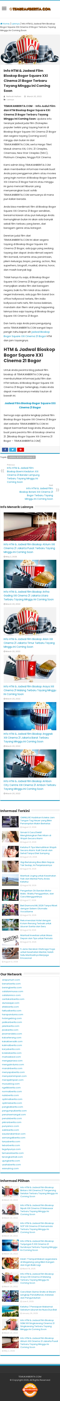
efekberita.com (10, 1006)
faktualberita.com (11, 1010)
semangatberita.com (13, 1137)
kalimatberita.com (12, 1045)
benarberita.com (11, 983)
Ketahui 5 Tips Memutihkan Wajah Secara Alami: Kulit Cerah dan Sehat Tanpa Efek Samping (38, 850)
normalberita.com (12, 1091)
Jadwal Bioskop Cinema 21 (21, 457)
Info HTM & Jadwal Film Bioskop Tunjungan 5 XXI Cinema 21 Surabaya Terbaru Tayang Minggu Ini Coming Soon (38, 1245)
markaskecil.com (11, 1056)
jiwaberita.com (10, 1029)
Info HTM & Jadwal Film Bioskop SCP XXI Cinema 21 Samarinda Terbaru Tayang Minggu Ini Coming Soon (37, 1228)
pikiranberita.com (11, 1122)
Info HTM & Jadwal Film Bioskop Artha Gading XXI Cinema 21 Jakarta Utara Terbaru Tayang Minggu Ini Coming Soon (29, 595)
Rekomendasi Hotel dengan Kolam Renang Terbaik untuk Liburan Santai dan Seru (35, 923)
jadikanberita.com (12, 1022)
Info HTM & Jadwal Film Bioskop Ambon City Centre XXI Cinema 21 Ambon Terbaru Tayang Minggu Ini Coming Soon (30, 785)
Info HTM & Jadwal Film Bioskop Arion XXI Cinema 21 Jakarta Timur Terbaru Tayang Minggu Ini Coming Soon (29, 643)
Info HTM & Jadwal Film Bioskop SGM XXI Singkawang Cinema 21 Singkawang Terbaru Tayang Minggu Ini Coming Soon (37, 1325)
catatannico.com (11, 995)
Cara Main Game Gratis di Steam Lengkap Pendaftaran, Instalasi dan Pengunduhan (38, 1294)
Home (6, 23)
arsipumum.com (11, 979)
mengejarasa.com (12, 1060)
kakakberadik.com (12, 1041)
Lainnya (16, 23)
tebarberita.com (11, 1145)
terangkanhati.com (12, 1156)
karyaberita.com (11, 1049)
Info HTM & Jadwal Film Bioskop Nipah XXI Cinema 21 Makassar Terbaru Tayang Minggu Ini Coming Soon (37, 1210)
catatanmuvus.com (12, 991)
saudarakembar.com (14, 1133)
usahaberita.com (11, 1164)
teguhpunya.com (11, 1149)
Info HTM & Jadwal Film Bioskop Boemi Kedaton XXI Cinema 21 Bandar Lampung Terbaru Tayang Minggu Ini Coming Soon (23, 473)
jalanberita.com (10, 1026)
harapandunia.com (12, 1014)
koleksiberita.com (12, 1053)
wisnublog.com (10, 1168)
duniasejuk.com (10, 1003)
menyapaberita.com (13, 1072)
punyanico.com (10, 1126)
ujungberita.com (11, 1160)
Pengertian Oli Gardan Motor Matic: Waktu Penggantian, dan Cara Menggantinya (37, 893)
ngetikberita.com (11, 1087)
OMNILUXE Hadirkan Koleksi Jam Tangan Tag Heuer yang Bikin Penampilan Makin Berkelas (37, 820)
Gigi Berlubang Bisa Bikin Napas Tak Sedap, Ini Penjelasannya (37, 864)
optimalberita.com (12, 1099)
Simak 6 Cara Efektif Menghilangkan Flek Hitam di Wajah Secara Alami (35, 835)
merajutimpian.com (13, 1080)
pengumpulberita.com (14, 1110)
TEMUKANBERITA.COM (29, 1376)
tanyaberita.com (11, 1141)
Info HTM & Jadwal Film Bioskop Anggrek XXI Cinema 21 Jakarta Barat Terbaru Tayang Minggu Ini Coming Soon (28, 737)
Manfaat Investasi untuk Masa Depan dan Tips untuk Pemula (36, 937)
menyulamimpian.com (14, 1076)
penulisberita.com (12, 1118)
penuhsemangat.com (14, 1114)
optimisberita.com (12, 1103)
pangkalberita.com (12, 1106)
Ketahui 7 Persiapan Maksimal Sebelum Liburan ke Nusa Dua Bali (38, 1308)
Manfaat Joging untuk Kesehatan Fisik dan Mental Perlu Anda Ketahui (38, 878)
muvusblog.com (11, 1083)
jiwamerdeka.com (12, 1033)
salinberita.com (10, 1130)
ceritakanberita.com (13, 999)
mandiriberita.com (12, 1068)
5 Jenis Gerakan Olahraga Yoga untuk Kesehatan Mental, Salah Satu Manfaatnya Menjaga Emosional (37, 953)
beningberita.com (12, 987)
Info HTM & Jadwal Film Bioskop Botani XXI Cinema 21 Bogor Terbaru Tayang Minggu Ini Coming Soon (36, 492)
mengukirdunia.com (13, 1064)
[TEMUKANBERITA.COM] (30, 9)
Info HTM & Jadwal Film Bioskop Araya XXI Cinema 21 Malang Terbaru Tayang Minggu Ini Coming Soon (30, 690)
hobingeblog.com (12, 1018)
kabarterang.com (11, 1037)
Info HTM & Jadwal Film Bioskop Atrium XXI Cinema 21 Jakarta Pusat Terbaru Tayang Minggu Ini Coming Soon (29, 548)
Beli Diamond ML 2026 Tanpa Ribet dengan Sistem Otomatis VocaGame (38, 908)
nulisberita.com (10, 1095)
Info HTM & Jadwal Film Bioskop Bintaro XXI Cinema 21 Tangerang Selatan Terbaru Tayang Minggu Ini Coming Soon (39, 1192)
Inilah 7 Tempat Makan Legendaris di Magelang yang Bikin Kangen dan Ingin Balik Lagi (38, 1262)
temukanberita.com (13, 1153)
